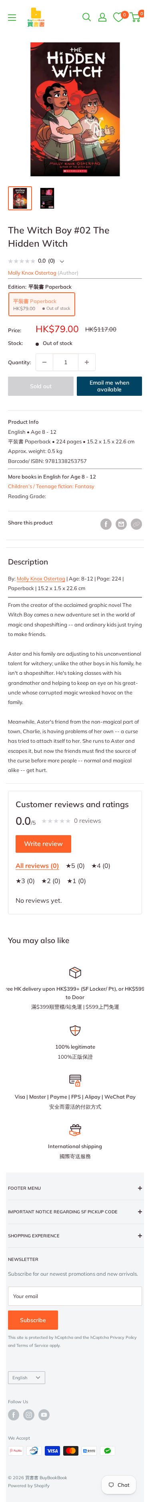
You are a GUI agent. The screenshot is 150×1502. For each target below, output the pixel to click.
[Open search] (86, 17)
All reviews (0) (37, 866)
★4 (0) (100, 866)
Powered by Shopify (29, 1485)
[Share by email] (121, 524)
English (19, 1377)
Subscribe (33, 1320)
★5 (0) (75, 866)
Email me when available (109, 386)
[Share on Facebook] (106, 524)
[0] (118, 17)
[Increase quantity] (86, 362)
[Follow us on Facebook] (13, 1414)
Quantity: (19, 362)
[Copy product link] (136, 524)
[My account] (102, 17)
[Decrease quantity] (44, 362)
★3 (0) (25, 881)
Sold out (41, 386)
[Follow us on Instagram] (28, 1414)
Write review (43, 844)
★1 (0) (76, 881)
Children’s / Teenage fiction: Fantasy (51, 486)
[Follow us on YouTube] (44, 1414)
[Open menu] (12, 17)
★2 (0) (50, 881)
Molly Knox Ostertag (41, 578)
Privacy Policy (123, 1337)
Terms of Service (32, 1345)
